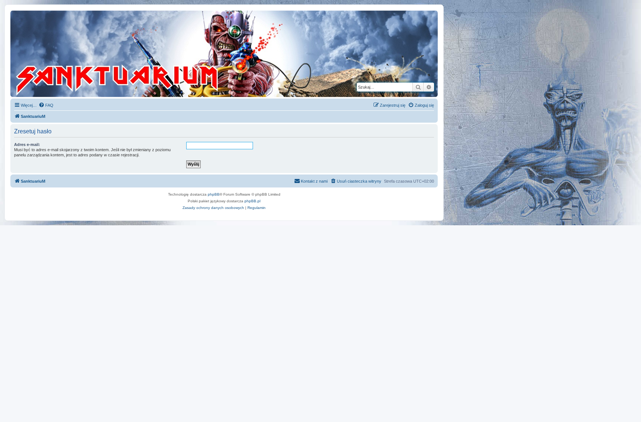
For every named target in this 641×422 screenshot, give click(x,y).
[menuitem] (46, 105)
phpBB (214, 194)
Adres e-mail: (27, 144)
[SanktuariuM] (151, 53)
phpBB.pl (252, 201)
